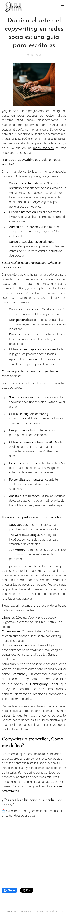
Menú (62, 6)
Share (11, 890)
